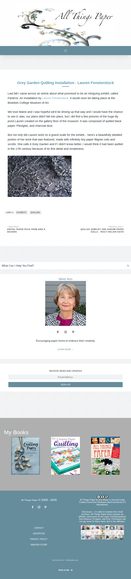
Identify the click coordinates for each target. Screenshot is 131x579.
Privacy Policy (39, 539)
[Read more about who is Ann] (65, 324)
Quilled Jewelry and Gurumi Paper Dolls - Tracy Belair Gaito (102, 230)
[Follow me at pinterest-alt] (73, 331)
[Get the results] (121, 265)
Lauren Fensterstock (55, 98)
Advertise (39, 533)
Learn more (64, 349)
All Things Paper (87, 500)
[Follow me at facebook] (57, 331)
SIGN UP (65, 384)
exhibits (21, 212)
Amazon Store (39, 545)
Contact (39, 528)
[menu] (65, 50)
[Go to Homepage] (65, 25)
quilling (35, 212)
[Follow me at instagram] (65, 331)
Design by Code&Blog (65, 560)
